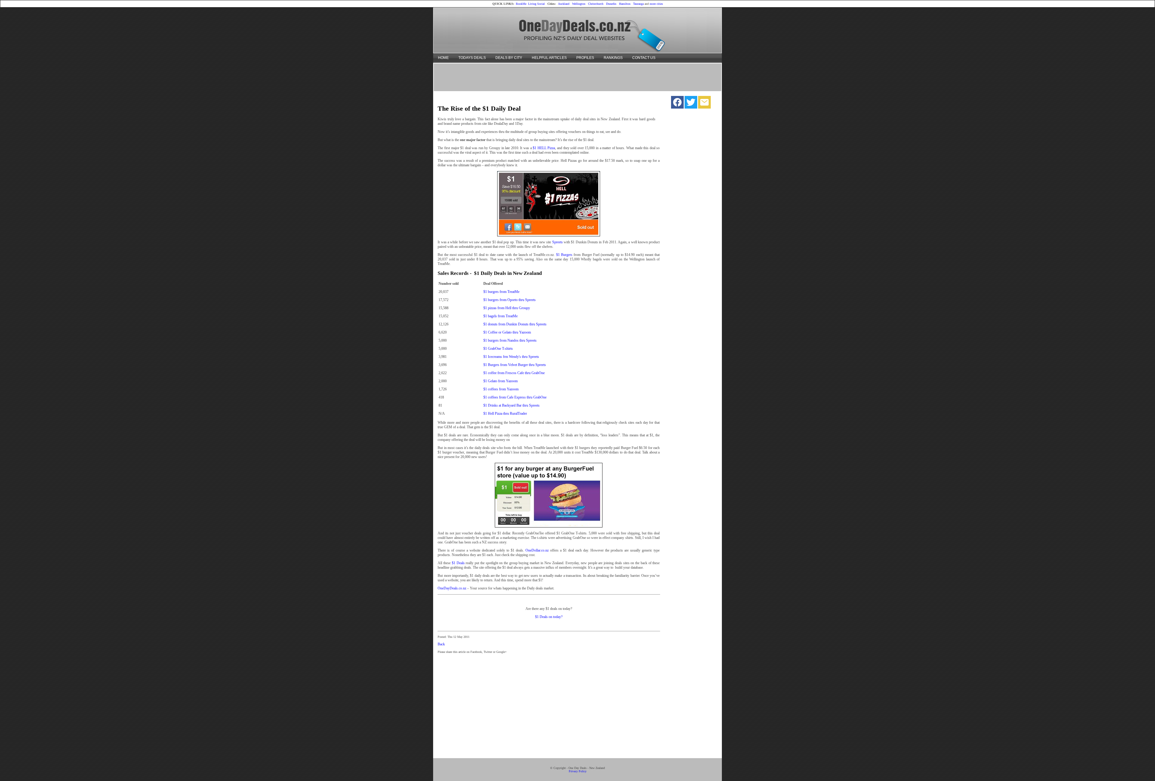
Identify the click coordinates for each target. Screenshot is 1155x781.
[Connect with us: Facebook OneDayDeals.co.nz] (677, 104)
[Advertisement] (577, 77)
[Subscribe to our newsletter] (704, 104)
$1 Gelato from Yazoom (500, 381)
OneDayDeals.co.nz (452, 588)
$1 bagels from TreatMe (500, 316)
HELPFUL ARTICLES (549, 58)
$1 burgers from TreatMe (501, 292)
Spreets (557, 242)
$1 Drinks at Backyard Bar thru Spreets (511, 405)
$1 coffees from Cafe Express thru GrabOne (515, 397)
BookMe (521, 3)
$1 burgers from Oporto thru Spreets (509, 300)
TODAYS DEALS (472, 58)
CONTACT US (643, 58)
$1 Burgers (564, 255)
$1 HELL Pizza (544, 148)
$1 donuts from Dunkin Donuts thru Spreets (515, 324)
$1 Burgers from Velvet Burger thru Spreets (514, 365)
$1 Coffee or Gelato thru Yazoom (507, 332)
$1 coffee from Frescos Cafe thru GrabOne (514, 373)
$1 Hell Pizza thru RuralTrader (505, 413)
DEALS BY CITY (508, 58)
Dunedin (611, 3)
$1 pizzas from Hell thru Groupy (506, 308)
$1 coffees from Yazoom (501, 389)
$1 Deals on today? (548, 617)
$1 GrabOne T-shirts (498, 348)
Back (441, 644)
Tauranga (638, 3)
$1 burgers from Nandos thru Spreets (510, 340)
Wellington (578, 3)
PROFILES (585, 58)
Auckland (563, 3)
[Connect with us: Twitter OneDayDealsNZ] (691, 104)
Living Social (536, 3)
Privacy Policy (578, 771)
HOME (443, 58)
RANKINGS (613, 58)
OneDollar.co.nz (537, 550)
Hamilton (624, 3)
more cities (656, 3)
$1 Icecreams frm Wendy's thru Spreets (511, 357)
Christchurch (595, 3)
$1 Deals (458, 563)
